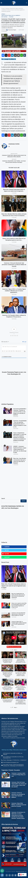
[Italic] (4, 351)
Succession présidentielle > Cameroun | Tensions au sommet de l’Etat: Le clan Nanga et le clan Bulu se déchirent (19, 412)
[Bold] (3, 351)
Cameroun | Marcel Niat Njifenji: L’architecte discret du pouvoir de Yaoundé (18, 805)
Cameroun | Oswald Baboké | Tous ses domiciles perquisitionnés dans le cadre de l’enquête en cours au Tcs (19, 424)
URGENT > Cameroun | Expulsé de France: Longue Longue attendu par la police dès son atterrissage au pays (19, 449)
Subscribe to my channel (15, 646)
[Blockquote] (13, 351)
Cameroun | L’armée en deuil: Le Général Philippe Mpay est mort (18, 775)
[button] (15, 650)
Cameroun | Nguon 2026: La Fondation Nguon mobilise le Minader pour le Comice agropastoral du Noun (19, 623)
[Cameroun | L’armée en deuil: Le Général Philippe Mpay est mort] (5, 775)
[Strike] (8, 351)
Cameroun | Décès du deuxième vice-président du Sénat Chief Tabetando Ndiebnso (18, 795)
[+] (20, 351)
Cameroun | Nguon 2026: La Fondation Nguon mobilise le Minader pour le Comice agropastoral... (14, 290)
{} (18, 351)
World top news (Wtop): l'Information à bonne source (14, 749)
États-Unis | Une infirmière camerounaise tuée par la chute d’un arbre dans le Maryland (19, 461)
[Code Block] (15, 351)
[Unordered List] (11, 351)
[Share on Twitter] (6, 55)
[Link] (16, 351)
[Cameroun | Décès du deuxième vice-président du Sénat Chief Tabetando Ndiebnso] (5, 795)
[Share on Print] (15, 55)
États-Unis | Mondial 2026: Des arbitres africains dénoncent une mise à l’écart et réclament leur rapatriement (18, 595)
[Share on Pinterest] (9, 55)
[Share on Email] (18, 55)
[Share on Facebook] (3, 55)
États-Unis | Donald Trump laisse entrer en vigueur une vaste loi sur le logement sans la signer (13, 585)
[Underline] (6, 351)
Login (25, 341)
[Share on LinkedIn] (12, 55)
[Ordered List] (10, 351)
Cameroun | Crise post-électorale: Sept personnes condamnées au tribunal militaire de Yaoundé (14, 264)
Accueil (2, 8)
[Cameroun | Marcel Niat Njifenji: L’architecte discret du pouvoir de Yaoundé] (5, 805)
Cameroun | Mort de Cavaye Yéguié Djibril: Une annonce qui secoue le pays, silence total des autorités (18, 784)
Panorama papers (14, 144)
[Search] (26, 2)
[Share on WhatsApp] (21, 55)
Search (3, 498)
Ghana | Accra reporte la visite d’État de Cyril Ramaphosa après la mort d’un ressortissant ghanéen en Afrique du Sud (18, 605)
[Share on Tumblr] (24, 55)
